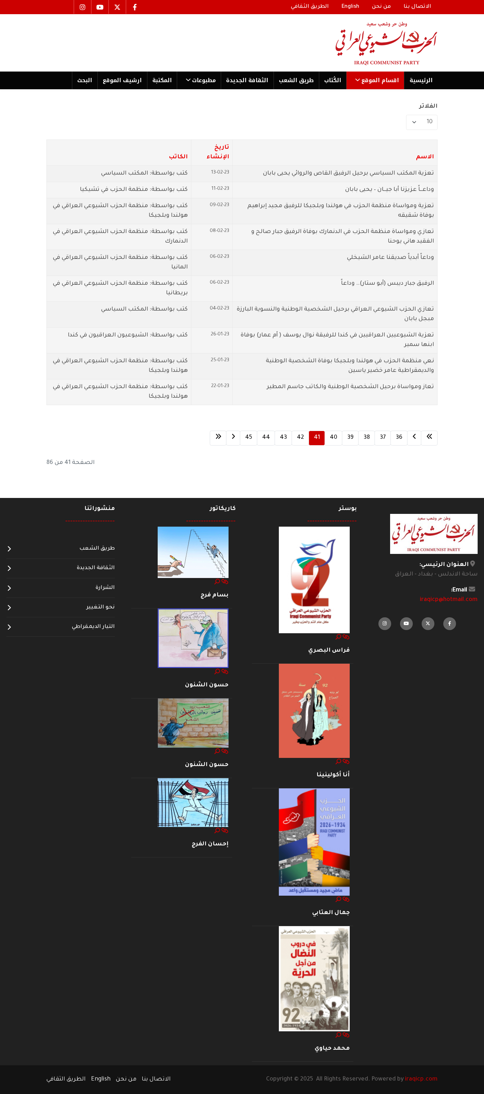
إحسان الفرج (210, 844)
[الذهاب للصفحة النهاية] (218, 438)
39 (350, 438)
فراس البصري (329, 650)
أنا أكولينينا (333, 775)
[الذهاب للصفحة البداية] (429, 438)
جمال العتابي (331, 913)
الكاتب (178, 157)
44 (266, 438)
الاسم (425, 157)
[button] (375, 80)
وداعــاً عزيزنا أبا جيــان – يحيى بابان (389, 190)
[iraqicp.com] (376, 43)
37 (383, 438)
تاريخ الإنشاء (218, 152)
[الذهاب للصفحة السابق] (414, 438)
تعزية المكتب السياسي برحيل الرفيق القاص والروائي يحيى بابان (348, 173)
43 (283, 438)
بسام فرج (215, 595)
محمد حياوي (332, 1048)
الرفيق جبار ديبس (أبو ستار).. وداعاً (387, 283)
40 (333, 438)
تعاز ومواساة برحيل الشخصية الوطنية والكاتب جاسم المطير (350, 387)
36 (399, 438)
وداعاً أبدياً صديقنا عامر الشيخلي (390, 258)
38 (367, 438)
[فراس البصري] (314, 580)
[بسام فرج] (193, 553)
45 (248, 438)
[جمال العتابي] (314, 842)
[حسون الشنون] (193, 638)
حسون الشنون (207, 685)
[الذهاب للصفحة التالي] (233, 438)
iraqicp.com (421, 1079)
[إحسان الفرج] (193, 803)
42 (300, 438)
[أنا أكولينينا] (314, 711)
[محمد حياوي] (314, 979)
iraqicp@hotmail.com (449, 600)
